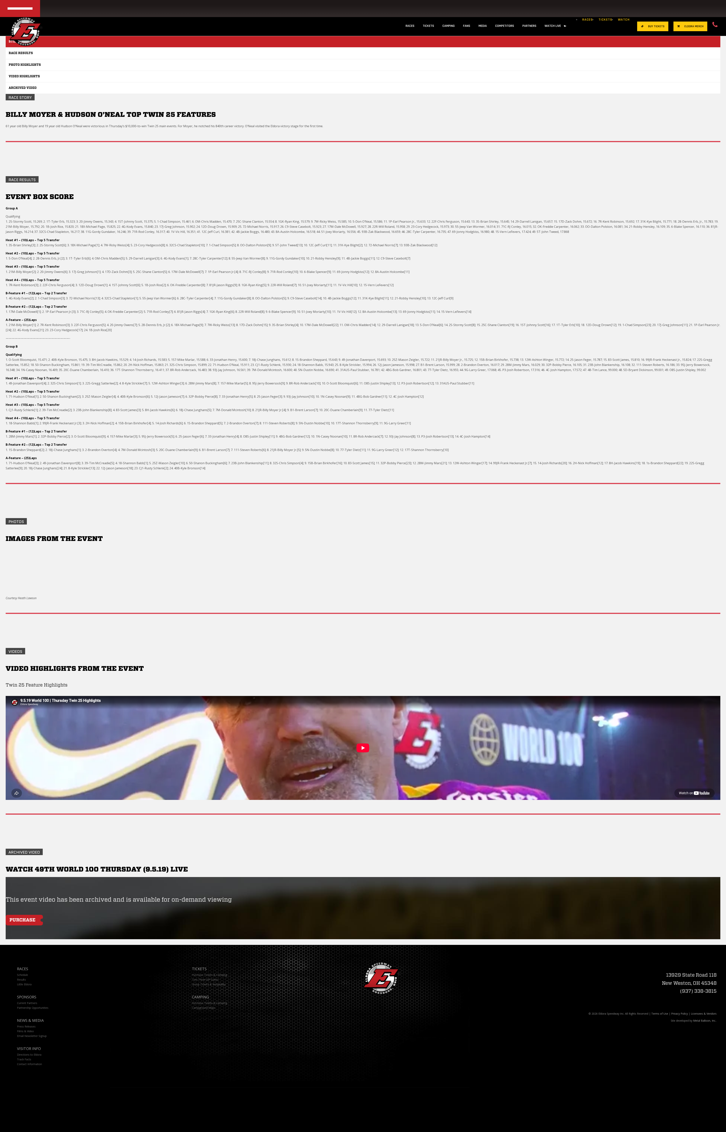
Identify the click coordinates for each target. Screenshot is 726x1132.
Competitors (504, 26)
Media (483, 26)
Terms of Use (659, 1013)
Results (21, 979)
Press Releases (26, 1026)
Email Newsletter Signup (32, 1036)
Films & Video (25, 1031)
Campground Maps (203, 1008)
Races (587, 19)
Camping (200, 997)
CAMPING (448, 26)
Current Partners (27, 1003)
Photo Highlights (25, 64)
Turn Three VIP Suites (205, 979)
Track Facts (24, 1059)
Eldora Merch (694, 26)
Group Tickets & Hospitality (208, 984)
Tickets (605, 19)
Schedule (22, 975)
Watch (624, 19)
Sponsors (26, 997)
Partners (529, 26)
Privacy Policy (679, 1013)
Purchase (22, 920)
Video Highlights (24, 76)
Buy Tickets (656, 26)
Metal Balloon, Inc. (704, 1020)
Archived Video (22, 87)
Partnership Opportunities (32, 1008)
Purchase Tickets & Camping (209, 975)
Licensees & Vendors (704, 1013)
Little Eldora (24, 984)
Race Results (21, 53)
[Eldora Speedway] (26, 25)
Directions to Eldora (29, 1054)
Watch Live (553, 26)
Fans (466, 26)
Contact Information (29, 1064)
